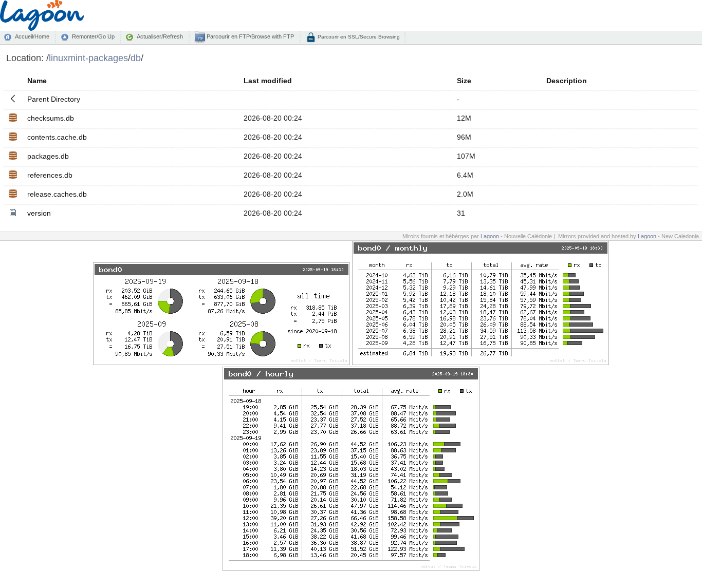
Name (37, 81)
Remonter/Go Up (93, 36)
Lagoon (490, 236)
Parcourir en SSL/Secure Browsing (358, 37)
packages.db (48, 156)
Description (566, 81)
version (39, 213)
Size (464, 81)
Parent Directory (53, 99)
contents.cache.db (57, 137)
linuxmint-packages (88, 57)
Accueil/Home (32, 36)
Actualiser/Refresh (160, 36)
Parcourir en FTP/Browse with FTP (249, 36)
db (136, 57)
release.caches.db (57, 194)
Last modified (268, 81)
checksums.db (50, 118)
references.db (49, 175)
